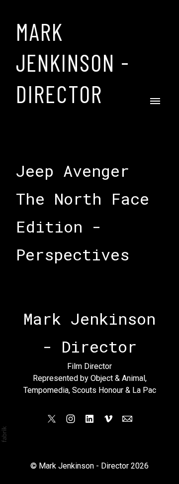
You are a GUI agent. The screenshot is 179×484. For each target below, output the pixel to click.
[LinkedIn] (89, 419)
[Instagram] (71, 419)
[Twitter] (52, 419)
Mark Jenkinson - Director (84, 466)
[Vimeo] (108, 419)
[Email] (127, 419)
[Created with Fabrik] (4, 434)
